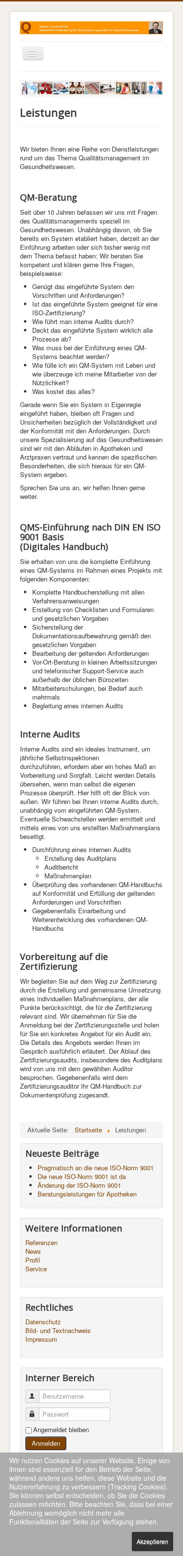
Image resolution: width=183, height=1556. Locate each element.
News (33, 1251)
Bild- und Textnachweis (58, 1330)
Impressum (41, 1339)
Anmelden (46, 1443)
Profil (32, 1260)
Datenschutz (43, 1321)
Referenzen (41, 1242)
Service (36, 1269)
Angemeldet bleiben (61, 1429)
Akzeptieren (152, 1541)
